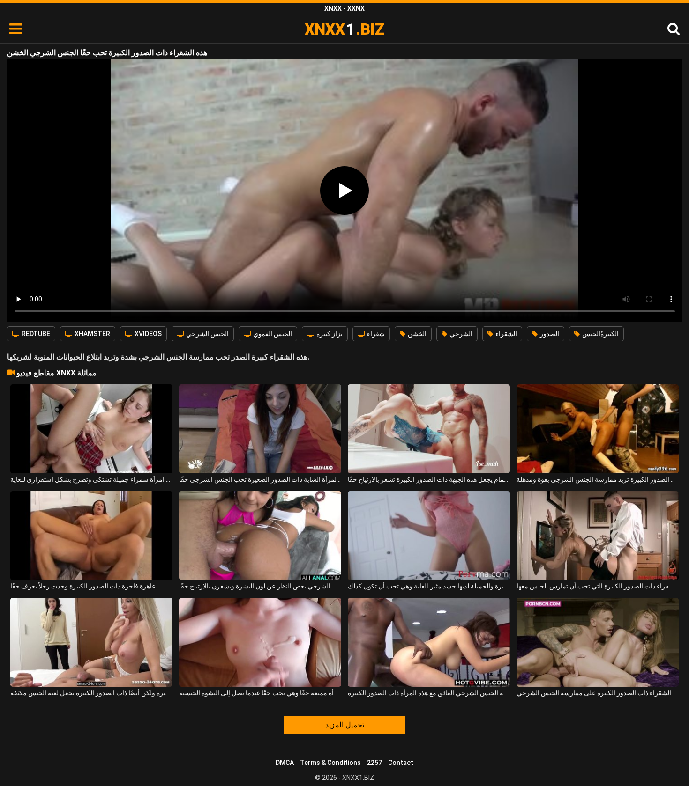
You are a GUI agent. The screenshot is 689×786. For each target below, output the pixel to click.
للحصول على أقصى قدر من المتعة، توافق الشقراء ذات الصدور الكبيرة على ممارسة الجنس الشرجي (598, 693)
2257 (374, 762)
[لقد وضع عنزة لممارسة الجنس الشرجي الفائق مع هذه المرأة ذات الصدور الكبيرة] (429, 642)
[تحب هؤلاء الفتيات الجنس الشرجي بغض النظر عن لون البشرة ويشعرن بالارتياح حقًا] (260, 535)
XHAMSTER (91, 334)
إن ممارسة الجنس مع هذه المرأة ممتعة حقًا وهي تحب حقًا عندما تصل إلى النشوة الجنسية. (260, 693)
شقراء (375, 334)
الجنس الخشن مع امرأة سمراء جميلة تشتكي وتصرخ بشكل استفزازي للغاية (91, 479)
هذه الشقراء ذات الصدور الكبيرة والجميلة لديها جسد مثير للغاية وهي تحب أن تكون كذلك (429, 586)
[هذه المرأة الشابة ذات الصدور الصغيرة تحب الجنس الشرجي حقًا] (260, 428)
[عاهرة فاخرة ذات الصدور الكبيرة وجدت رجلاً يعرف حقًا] (91, 535)
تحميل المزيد (344, 724)
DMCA (285, 762)
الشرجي (460, 334)
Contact (400, 762)
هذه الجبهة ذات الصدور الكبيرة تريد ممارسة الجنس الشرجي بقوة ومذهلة (598, 479)
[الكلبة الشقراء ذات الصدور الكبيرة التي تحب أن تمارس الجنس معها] (598, 535)
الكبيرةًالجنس (600, 334)
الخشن (416, 334)
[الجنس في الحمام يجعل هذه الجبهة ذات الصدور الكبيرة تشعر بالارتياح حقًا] (429, 428)
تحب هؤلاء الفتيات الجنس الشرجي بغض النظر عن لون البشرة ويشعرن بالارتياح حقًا (260, 586)
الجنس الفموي (272, 334)
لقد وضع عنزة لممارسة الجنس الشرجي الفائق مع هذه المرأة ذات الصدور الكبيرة (429, 693)
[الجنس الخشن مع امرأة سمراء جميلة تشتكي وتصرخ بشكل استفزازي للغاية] (91, 428)
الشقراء (505, 334)
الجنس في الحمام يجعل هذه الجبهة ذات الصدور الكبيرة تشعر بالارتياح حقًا (429, 479)
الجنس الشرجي (207, 334)
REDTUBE (35, 334)
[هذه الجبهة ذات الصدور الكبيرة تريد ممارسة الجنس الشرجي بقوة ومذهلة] (598, 428)
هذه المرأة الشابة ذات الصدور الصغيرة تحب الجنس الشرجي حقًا (260, 479)
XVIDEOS (147, 334)
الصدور (549, 334)
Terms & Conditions (330, 762)
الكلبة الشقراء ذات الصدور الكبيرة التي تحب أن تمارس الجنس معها (598, 586)
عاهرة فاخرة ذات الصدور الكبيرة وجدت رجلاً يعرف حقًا (83, 586)
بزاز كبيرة (329, 334)
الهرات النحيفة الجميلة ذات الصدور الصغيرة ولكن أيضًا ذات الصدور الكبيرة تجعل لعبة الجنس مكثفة (91, 693)
